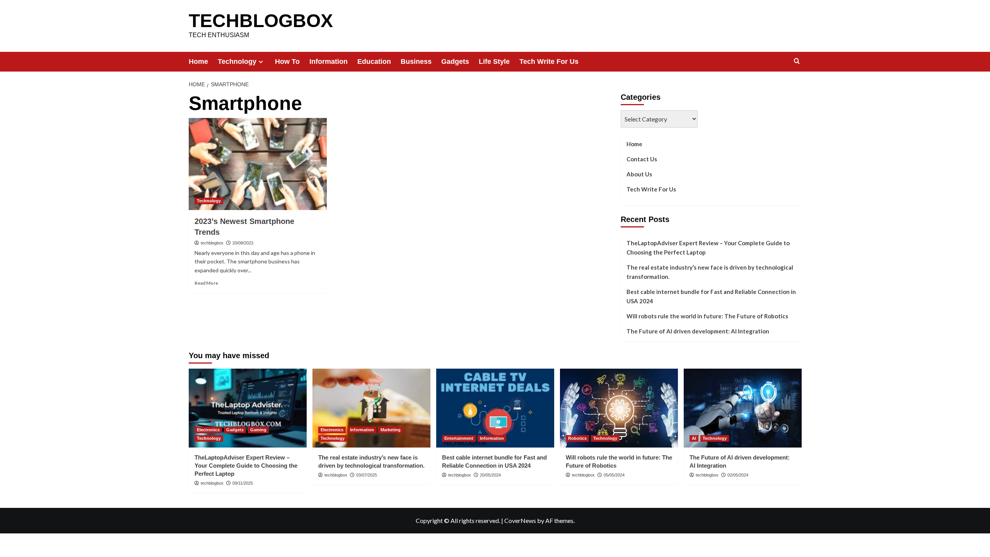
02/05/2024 (737, 475)
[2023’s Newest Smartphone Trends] (258, 164)
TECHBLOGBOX (261, 20)
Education (374, 61)
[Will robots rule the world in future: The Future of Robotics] (619, 408)
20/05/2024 (490, 475)
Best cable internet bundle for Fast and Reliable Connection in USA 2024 (711, 296)
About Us (639, 174)
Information (328, 61)
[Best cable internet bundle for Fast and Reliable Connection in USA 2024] (495, 408)
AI (694, 438)
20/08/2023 (242, 243)
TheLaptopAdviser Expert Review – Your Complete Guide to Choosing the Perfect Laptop (708, 247)
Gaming (258, 429)
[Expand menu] (260, 61)
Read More (206, 283)
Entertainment (458, 438)
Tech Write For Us (549, 61)
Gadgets (455, 61)
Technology (237, 61)
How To (287, 61)
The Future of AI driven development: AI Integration (697, 331)
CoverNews (520, 520)
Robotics (577, 438)
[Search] (797, 61)
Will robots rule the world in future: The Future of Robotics (707, 316)
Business (416, 61)
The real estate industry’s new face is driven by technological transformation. (709, 272)
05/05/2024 (614, 475)
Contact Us (641, 158)
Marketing (391, 429)
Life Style (494, 61)
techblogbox (212, 243)
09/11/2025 (242, 483)
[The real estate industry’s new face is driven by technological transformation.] (371, 408)
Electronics (208, 429)
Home (198, 61)
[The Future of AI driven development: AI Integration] (743, 408)
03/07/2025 (366, 475)
